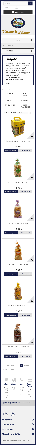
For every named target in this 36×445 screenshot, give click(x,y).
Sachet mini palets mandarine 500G (18, 264)
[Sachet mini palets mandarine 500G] (18, 250)
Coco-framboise (25, 106)
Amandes (25, 100)
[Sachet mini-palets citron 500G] (18, 291)
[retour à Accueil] (4, 45)
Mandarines (9, 105)
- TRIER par (13, 112)
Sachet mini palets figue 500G (18, 223)
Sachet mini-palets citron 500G (18, 306)
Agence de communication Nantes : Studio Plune (15, 440)
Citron (10, 94)
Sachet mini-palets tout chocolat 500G (18, 347)
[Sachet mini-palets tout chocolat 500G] (18, 333)
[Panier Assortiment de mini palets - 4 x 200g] (18, 127)
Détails (8, 83)
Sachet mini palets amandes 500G (18, 182)
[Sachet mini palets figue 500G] (18, 209)
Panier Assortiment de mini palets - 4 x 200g (18, 141)
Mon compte (7, 429)
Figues (9, 100)
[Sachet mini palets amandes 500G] (18, 168)
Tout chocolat (25, 95)
